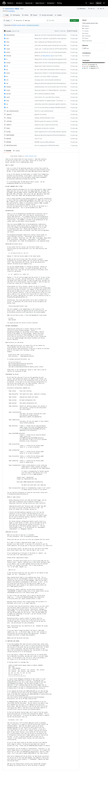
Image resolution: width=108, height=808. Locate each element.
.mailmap (8, 118)
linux (17, 9)
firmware (8, 55)
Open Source (40, 3)
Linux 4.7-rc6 (15, 31)
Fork (92, 8)
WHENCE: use (38, 55)
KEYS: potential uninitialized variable (45, 93)
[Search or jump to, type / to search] (86, 3)
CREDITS (8, 124)
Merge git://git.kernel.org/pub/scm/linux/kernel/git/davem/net (52, 83)
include (8, 62)
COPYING (9, 121)
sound (8, 97)
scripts (8, 90)
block (7, 42)
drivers (8, 52)
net (7, 83)
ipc (7, 69)
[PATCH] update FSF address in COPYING (46, 121)
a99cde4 (57, 31)
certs (7, 45)
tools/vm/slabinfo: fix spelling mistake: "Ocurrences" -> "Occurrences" (54, 100)
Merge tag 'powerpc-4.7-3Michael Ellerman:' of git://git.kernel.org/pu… (54, 90)
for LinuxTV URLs (57, 55)
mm (7, 80)
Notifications (82, 8)
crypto (8, 49)
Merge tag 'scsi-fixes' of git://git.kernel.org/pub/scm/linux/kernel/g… (53, 35)
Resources (28, 3)
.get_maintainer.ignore (12, 111)
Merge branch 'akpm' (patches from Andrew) (47, 66)
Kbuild (8, 128)
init (7, 66)
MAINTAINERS (10, 135)
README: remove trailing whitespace (45, 142)
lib (7, 76)
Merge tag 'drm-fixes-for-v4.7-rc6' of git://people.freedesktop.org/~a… (54, 52)
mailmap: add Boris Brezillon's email (44, 118)
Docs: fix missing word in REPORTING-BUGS (47, 145)
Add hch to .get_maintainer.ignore (44, 111)
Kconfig (8, 131)
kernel (8, 73)
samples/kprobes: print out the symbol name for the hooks (51, 86)
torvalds (8, 31)
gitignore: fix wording (40, 114)
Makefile (8, 138)
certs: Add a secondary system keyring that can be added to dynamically (55, 45)
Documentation (10, 35)
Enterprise (50, 3)
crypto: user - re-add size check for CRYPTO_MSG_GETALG (51, 49)
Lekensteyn (9, 9)
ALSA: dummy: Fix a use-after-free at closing (47, 97)
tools (7, 100)
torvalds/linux (11, 11)
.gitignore (9, 114)
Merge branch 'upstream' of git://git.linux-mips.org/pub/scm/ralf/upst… (54, 38)
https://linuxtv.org (47, 55)
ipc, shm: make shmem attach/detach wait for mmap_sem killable (53, 69)
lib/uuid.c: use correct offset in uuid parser (46, 76)
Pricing (59, 3)
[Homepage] (4, 3)
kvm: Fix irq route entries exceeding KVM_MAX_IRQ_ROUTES (51, 107)
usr (7, 104)
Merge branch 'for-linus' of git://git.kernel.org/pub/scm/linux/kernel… (53, 59)
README (8, 142)
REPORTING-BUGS (11, 145)
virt (7, 107)
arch (7, 38)
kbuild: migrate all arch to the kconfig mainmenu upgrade (50, 131)
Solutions (19, 3)
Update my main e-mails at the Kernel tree (46, 124)
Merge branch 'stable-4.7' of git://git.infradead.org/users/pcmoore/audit (54, 73)
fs (6, 59)
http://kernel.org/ (31, 156)
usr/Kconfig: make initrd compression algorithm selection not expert (53, 104)
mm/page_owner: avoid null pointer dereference (48, 80)
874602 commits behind (19, 25)
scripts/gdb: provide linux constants (45, 128)
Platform (10, 3)
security (8, 93)
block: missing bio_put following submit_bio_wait (48, 42)
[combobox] (58, 20)
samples (8, 86)
